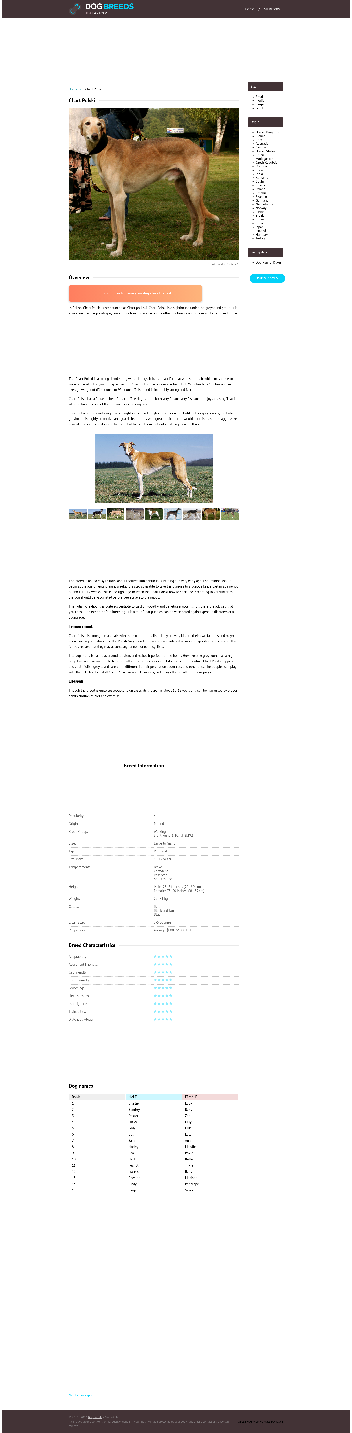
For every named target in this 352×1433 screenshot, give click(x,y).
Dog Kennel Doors (269, 262)
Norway (261, 208)
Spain (260, 181)
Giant (259, 108)
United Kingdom (267, 132)
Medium (261, 100)
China (260, 155)
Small (260, 97)
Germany (262, 201)
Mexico (261, 147)
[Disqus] (154, 1243)
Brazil (260, 216)
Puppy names (267, 278)
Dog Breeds (95, 1417)
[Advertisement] (176, 50)
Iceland (261, 231)
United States (265, 151)
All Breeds (272, 9)
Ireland (261, 219)
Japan (260, 227)
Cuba (259, 223)
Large (260, 104)
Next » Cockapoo (81, 1395)
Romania (262, 178)
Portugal (262, 166)
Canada (261, 170)
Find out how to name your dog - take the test (135, 293)
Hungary (262, 235)
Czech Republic (266, 163)
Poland (260, 189)
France (260, 136)
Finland (261, 212)
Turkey (260, 238)
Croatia (261, 193)
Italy (259, 140)
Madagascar (264, 159)
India (259, 174)
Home (73, 89)
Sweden (261, 197)
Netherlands (264, 204)
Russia (260, 185)
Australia (262, 144)
